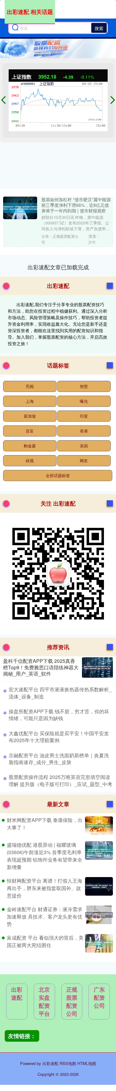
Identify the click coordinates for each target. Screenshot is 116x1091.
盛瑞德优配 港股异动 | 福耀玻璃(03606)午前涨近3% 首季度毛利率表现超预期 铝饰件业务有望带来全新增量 (44, 856)
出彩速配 (16, 993)
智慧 (84, 386)
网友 (84, 460)
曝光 (84, 401)
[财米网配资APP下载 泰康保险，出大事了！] (98, 825)
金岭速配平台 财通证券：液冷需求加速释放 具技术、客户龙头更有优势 (44, 917)
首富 (30, 431)
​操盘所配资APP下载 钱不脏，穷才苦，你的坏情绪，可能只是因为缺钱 (59, 715)
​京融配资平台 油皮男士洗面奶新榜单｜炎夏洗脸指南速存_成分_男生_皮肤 (59, 759)
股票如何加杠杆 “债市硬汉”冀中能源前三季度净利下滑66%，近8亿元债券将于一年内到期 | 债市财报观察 (76, 205)
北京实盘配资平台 (44, 1001)
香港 (84, 431)
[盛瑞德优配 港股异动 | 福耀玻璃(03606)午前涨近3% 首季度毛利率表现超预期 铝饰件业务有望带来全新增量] (98, 856)
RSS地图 (68, 1063)
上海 (30, 401)
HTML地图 (86, 1063)
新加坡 (30, 416)
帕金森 (30, 446)
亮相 (30, 386)
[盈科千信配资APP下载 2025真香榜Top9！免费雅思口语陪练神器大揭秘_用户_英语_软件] (97, 667)
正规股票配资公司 (71, 1001)
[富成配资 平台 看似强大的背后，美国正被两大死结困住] (98, 943)
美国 (84, 446)
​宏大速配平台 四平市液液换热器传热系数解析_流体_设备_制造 (60, 693)
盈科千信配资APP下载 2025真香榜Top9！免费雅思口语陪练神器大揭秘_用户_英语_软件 (41, 667)
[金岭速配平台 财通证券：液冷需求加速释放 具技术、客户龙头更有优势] (98, 917)
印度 (84, 416)
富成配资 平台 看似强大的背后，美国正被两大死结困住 (45, 941)
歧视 (30, 460)
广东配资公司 (99, 997)
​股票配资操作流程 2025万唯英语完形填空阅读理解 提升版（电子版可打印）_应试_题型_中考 (60, 780)
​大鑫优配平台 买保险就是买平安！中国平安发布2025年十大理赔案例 (59, 737)
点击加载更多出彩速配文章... (58, 267)
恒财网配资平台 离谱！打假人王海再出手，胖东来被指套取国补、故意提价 (44, 888)
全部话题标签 (58, 475)
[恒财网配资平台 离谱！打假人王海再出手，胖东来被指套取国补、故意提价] (98, 888)
